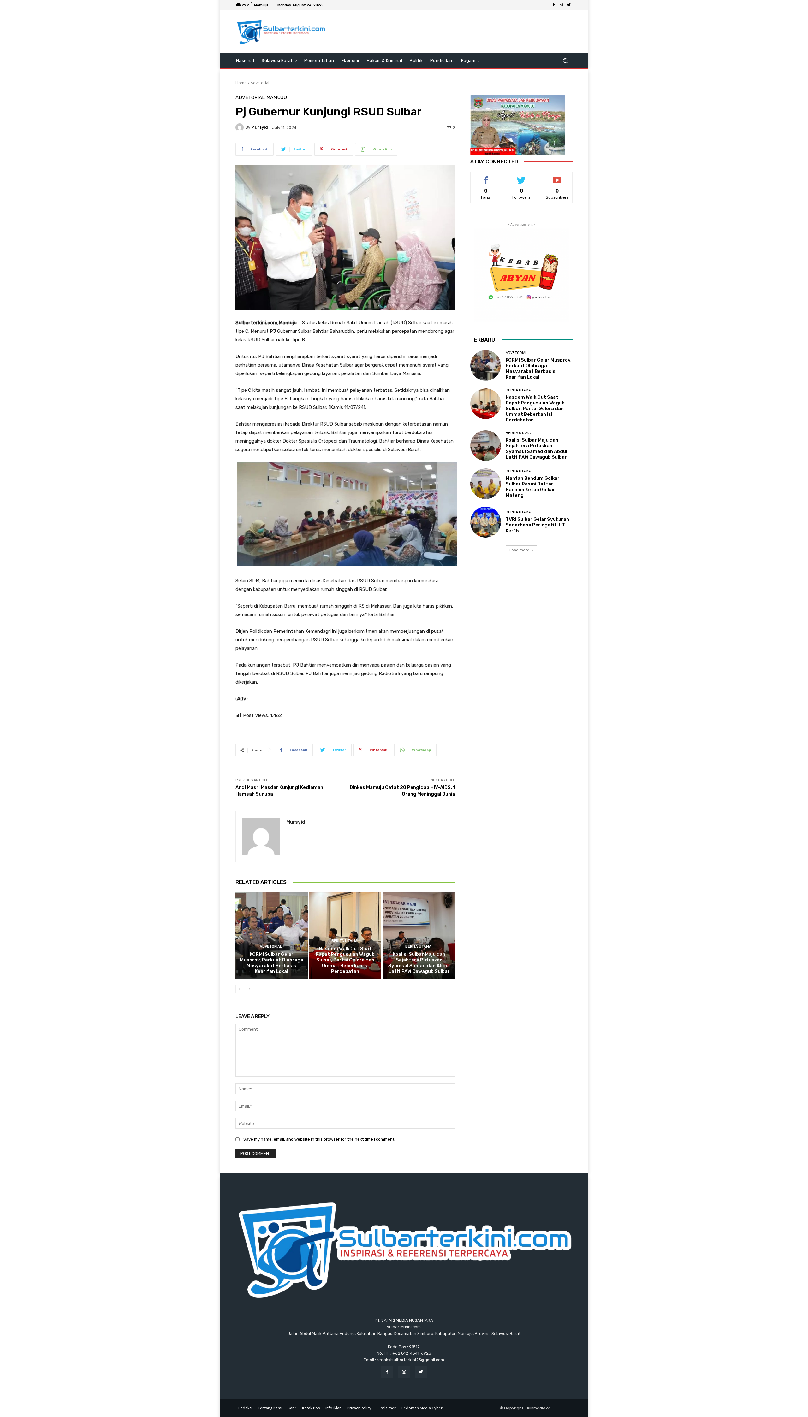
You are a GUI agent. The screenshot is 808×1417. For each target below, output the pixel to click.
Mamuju (276, 97)
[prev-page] (239, 989)
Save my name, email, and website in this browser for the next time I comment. (319, 1139)
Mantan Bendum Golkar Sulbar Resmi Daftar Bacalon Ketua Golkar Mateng (533, 486)
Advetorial (260, 82)
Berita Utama (344, 941)
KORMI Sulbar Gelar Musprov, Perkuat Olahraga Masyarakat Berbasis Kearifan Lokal (271, 962)
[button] (565, 60)
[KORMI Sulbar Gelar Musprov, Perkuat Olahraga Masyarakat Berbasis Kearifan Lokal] (271, 935)
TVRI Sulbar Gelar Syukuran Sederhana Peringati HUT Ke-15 (537, 524)
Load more (519, 550)
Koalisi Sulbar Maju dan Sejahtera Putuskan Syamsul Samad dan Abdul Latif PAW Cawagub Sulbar (419, 962)
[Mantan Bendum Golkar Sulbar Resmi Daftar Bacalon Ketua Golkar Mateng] (485, 483)
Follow (521, 176)
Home (241, 82)
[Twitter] (569, 5)
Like (486, 176)
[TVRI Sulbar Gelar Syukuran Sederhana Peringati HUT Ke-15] (485, 522)
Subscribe (557, 176)
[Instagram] (561, 5)
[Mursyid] (240, 127)
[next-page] (249, 989)
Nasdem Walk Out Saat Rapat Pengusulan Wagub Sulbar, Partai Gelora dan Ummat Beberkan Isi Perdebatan (345, 960)
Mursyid (259, 127)
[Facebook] (553, 5)
